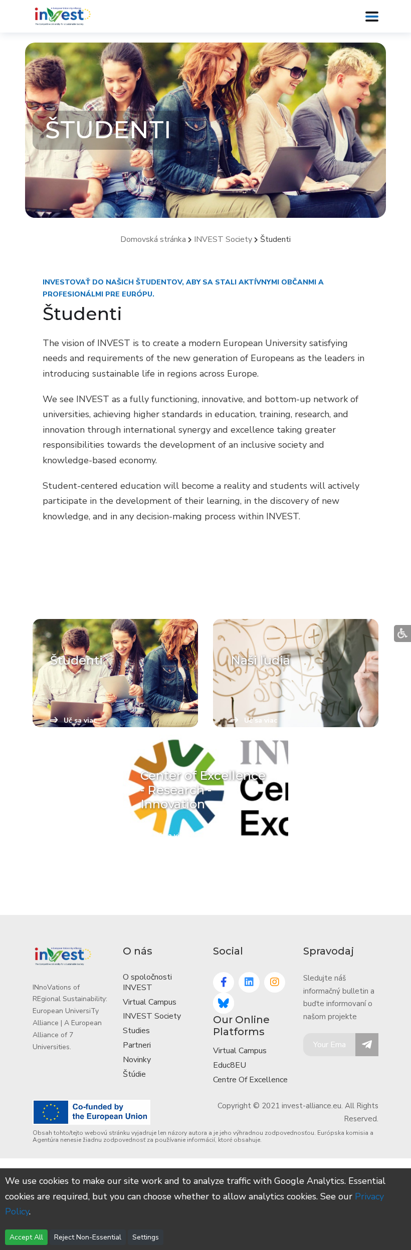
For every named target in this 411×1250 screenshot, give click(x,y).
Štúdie (134, 1074)
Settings (145, 1237)
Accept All (26, 1237)
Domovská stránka (153, 239)
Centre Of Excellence (250, 1079)
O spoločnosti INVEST (147, 982)
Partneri (137, 1045)
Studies (136, 1030)
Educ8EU (229, 1065)
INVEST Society (223, 239)
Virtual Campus (149, 1002)
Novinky (137, 1059)
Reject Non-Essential (87, 1237)
